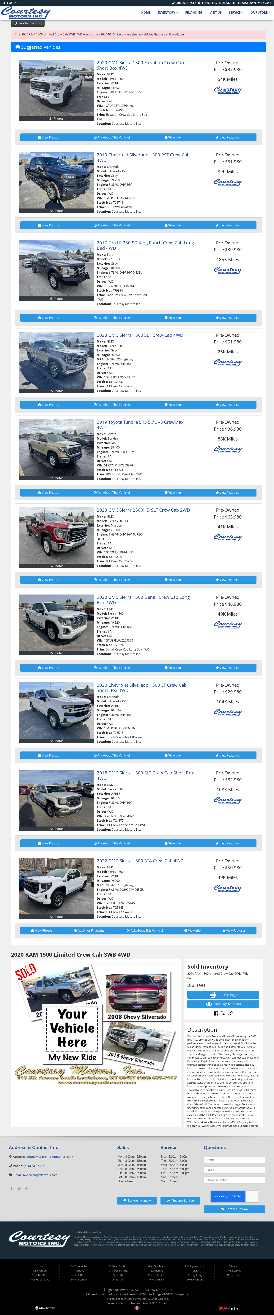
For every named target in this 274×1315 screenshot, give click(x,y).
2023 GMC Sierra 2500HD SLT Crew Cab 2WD (143, 510)
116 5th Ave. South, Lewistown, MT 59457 (50, 1156)
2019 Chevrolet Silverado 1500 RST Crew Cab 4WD (143, 157)
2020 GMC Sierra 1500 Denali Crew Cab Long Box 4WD (143, 600)
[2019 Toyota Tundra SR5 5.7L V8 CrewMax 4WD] (56, 447)
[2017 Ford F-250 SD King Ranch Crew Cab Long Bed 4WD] (56, 268)
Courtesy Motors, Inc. (158, 1290)
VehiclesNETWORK (135, 1294)
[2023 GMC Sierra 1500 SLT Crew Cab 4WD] (56, 360)
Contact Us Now (236, 1209)
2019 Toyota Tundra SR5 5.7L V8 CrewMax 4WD (140, 424)
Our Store (259, 12)
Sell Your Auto (79, 1266)
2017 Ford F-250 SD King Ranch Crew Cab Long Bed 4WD (145, 245)
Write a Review (156, 1275)
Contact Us (118, 1279)
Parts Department (118, 1270)
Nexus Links (233, 1275)
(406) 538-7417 (185, 3)
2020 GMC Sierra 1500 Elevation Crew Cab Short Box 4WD (140, 65)
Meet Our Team (156, 1266)
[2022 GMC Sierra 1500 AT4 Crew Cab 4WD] (56, 886)
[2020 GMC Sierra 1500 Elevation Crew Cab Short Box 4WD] (56, 88)
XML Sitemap (233, 1270)
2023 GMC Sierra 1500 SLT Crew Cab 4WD (140, 335)
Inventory (167, 12)
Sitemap (233, 1266)
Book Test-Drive (40, 1275)
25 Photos (56, 299)
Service (235, 12)
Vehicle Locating (40, 1279)
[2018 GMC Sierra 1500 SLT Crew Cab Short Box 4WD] (56, 798)
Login (11, 3)
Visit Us (215, 12)
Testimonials (156, 1270)
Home (145, 12)
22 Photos (56, 211)
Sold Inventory (195, 1279)
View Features (229, 137)
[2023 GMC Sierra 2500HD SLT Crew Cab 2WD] (56, 535)
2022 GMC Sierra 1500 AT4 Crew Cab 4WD (140, 861)
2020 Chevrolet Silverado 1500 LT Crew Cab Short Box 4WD (142, 687)
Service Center (79, 1279)
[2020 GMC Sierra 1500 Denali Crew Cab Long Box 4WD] (56, 623)
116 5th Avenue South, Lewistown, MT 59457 (236, 3)
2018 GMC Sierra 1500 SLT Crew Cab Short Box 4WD (145, 775)
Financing (193, 12)
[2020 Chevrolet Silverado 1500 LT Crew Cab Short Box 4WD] (56, 710)
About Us (118, 1275)
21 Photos (56, 118)
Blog (195, 1270)
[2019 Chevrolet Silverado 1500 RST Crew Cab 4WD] (56, 180)
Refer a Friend (156, 1279)
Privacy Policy (195, 1275)
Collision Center (117, 1266)
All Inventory (40, 1270)
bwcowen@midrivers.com (40, 1175)
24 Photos (56, 566)
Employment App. (195, 1266)
